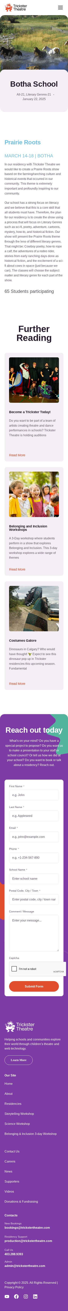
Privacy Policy (14, 1287)
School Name (18, 869)
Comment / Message (21, 911)
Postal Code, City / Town (24, 890)
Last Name (16, 807)
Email (13, 827)
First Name (16, 786)
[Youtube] (9, 1296)
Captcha (14, 958)
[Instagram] (28, 1296)
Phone (14, 848)
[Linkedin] (37, 1296)
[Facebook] (18, 1296)
